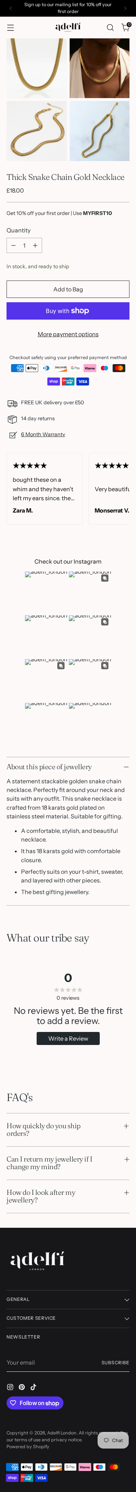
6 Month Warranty (43, 434)
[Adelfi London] (68, 27)
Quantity (18, 230)
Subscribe (115, 1362)
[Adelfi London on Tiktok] (34, 1388)
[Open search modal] (110, 27)
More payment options (68, 334)
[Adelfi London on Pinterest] (22, 1388)
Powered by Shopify (28, 1446)
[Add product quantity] (35, 245)
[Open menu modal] (10, 27)
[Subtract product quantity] (13, 245)
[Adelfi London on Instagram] (11, 1388)
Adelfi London (62, 1433)
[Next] (125, 8)
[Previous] (11, 8)
